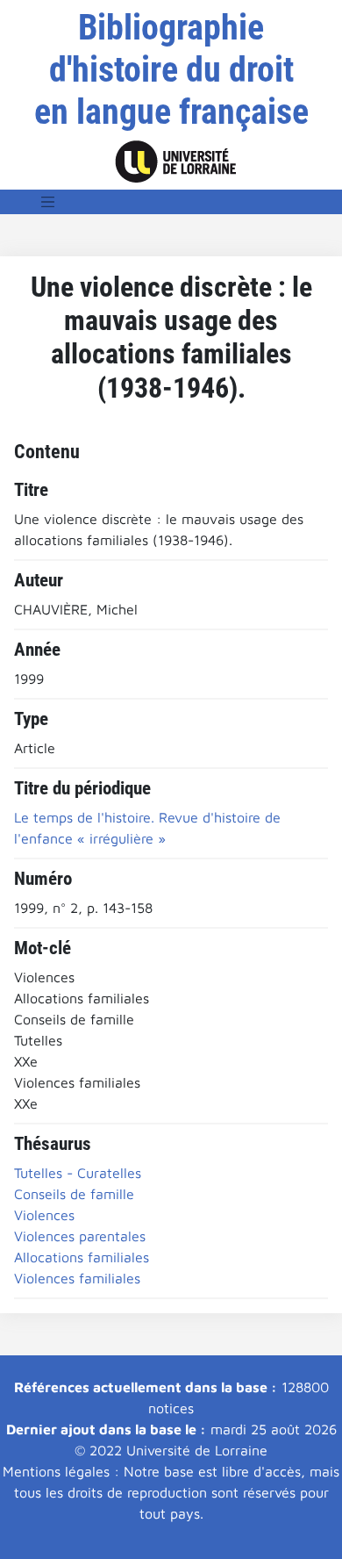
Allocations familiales (81, 1257)
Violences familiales (77, 1278)
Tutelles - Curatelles (77, 1173)
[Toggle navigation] (48, 202)
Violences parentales (80, 1236)
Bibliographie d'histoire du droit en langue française (171, 70)
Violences (44, 1215)
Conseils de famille (74, 1194)
